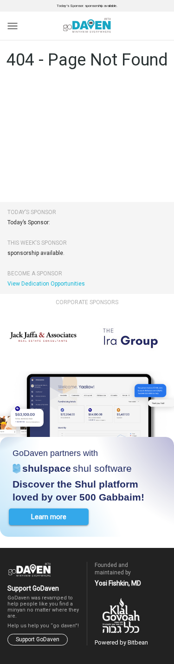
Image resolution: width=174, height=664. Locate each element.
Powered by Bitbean (121, 642)
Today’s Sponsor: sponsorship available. (87, 6)
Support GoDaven (37, 639)
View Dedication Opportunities (46, 283)
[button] (49, 516)
